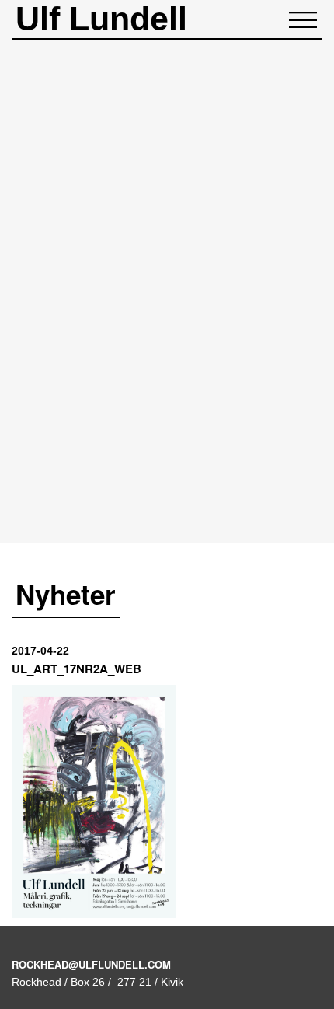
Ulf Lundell (101, 18)
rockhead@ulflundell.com (91, 964)
